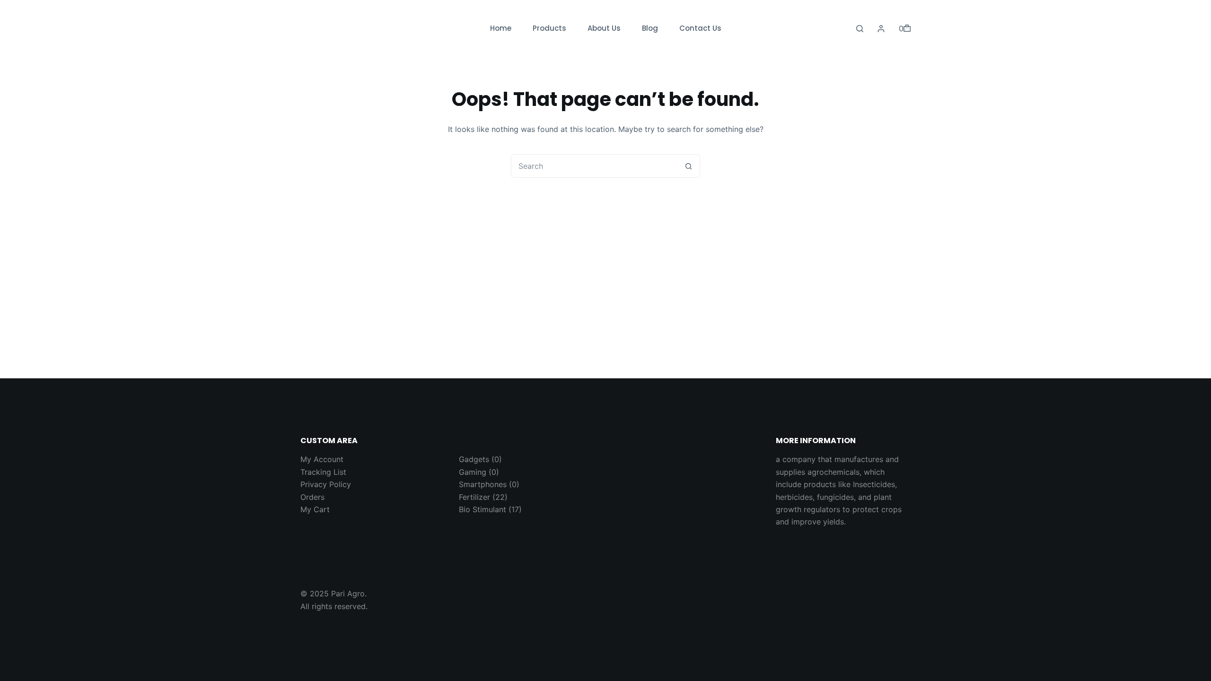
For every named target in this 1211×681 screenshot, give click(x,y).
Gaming (472, 472)
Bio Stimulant (482, 509)
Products (549, 28)
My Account (321, 459)
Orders (312, 497)
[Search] (859, 28)
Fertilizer (474, 497)
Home (500, 28)
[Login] (881, 28)
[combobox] (594, 166)
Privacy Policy (325, 484)
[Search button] (688, 166)
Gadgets (474, 459)
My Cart (315, 509)
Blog (650, 28)
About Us (604, 28)
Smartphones (483, 484)
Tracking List (323, 472)
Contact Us (700, 28)
